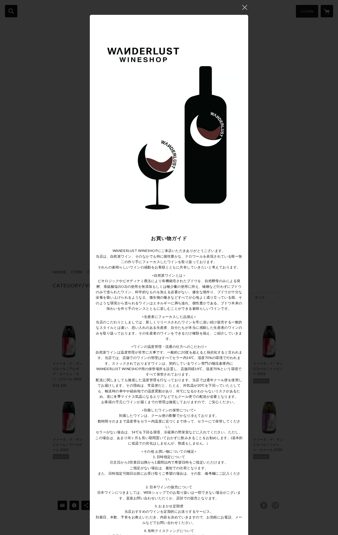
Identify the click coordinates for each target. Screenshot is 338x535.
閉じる (244, 7)
